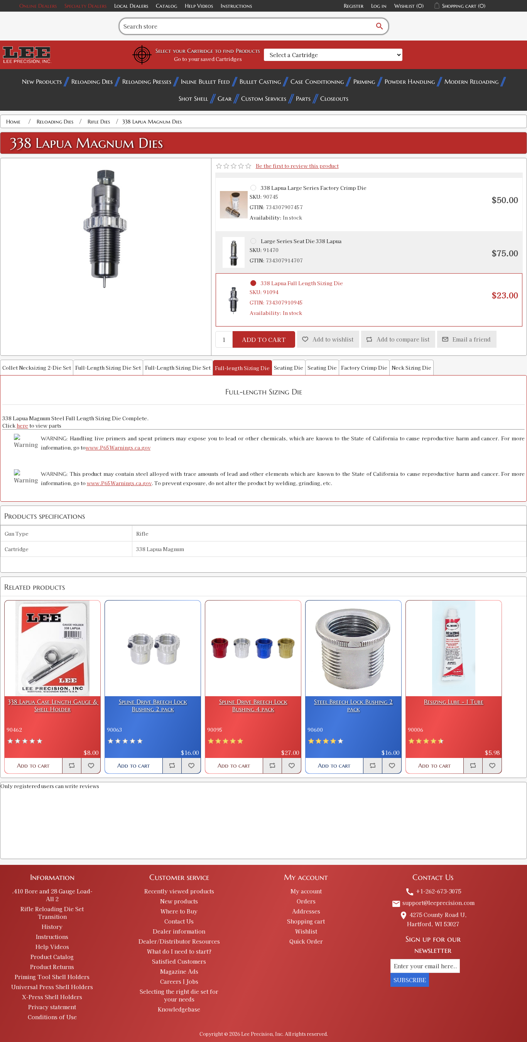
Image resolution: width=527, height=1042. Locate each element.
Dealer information (179, 931)
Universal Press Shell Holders (52, 987)
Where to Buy (179, 911)
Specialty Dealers (85, 5)
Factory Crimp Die (364, 367)
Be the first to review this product (297, 165)
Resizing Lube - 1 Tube (453, 701)
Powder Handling (410, 81)
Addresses (306, 911)
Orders (306, 901)
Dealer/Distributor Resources (179, 941)
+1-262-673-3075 (433, 891)
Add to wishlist (332, 339)
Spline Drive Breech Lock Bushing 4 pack (253, 705)
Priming (364, 81)
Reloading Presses (146, 81)
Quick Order (306, 941)
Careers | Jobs (179, 981)
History (52, 926)
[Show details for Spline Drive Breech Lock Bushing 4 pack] (253, 648)
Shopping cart (306, 921)
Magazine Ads (179, 971)
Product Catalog (52, 957)
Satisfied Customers (179, 961)
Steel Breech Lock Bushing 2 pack (353, 705)
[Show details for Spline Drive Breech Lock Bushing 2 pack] (153, 648)
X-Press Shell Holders (52, 997)
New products (179, 901)
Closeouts (334, 98)
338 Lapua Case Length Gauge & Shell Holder (53, 705)
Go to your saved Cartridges (208, 59)
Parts (303, 98)
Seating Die (288, 367)
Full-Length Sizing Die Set (108, 367)
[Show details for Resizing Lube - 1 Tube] (454, 648)
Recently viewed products (179, 891)
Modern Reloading (471, 81)
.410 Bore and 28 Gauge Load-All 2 (52, 895)
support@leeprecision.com (433, 903)
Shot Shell (193, 98)
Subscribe (410, 980)
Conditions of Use (52, 1017)
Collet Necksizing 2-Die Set (36, 367)
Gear (224, 98)
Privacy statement (52, 1007)
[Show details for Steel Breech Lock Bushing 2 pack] (353, 648)
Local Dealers (131, 5)
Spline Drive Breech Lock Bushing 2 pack (153, 705)
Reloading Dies (92, 81)
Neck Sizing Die (411, 367)
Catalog (166, 5)
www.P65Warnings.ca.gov (118, 447)
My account (306, 891)
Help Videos (199, 5)
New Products (42, 81)
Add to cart (264, 339)
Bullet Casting (260, 81)
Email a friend (472, 339)
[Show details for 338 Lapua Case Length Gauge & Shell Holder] (52, 648)
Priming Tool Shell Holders (52, 977)
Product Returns (52, 967)
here (22, 425)
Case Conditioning (317, 81)
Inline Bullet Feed (205, 81)
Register (353, 5)
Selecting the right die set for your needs (179, 995)
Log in (379, 5)
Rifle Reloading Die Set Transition (52, 912)
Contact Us (179, 921)
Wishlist (306, 931)
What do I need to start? (179, 951)
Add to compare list (403, 339)
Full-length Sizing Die (242, 368)
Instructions (236, 5)
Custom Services (263, 98)
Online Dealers (38, 5)
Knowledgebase (179, 1009)
